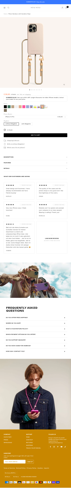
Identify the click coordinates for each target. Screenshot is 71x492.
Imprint (46, 468)
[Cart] (66, 7)
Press (6, 439)
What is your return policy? (17, 328)
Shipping (29, 445)
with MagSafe (26, 124)
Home (5, 14)
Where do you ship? (13, 323)
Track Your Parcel (33, 448)
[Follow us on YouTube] (61, 447)
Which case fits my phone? (16, 147)
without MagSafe (11, 124)
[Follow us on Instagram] (54, 447)
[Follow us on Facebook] (50, 447)
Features (7, 162)
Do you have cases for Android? (18, 345)
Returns (29, 442)
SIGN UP (30, 462)
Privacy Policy (31, 468)
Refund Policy (21, 468)
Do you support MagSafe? (16, 340)
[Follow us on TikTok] (65, 447)
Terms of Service (9, 468)
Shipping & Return (13, 140)
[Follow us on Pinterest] (58, 447)
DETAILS (6, 168)
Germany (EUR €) (10, 473)
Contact (29, 439)
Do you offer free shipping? (17, 317)
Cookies (40, 468)
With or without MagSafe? (16, 144)
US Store (7, 476)
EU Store (16, 476)
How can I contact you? (15, 351)
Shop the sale (40, 2)
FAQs (28, 437)
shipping (28, 94)
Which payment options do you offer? (21, 334)
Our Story (8, 437)
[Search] (8, 7)
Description (8, 157)
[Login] (62, 7)
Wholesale (8, 442)
